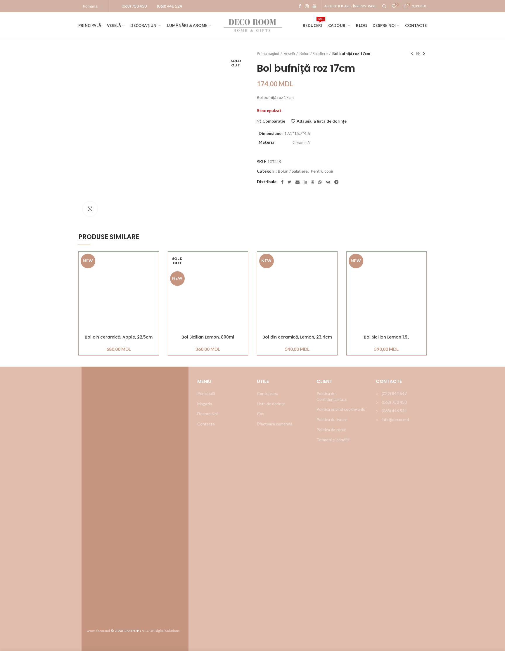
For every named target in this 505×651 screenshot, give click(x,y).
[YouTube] (314, 6)
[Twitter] (289, 182)
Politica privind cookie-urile (341, 409)
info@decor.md (395, 419)
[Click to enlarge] (90, 209)
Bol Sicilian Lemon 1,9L (386, 337)
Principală (206, 393)
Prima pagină (268, 53)
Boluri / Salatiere (314, 53)
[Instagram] (307, 6)
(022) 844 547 (394, 393)
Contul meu (267, 393)
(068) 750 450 (394, 402)
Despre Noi (207, 413)
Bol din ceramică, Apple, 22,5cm (119, 337)
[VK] (328, 182)
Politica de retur (331, 429)
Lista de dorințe (271, 403)
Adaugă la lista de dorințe (322, 121)
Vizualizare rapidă (154, 287)
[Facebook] (300, 6)
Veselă (289, 53)
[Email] (297, 182)
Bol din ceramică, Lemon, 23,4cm (297, 337)
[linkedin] (305, 182)
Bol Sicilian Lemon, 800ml (207, 337)
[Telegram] (336, 182)
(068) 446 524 (394, 410)
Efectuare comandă (275, 423)
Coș (260, 413)
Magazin (204, 403)
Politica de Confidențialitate (332, 396)
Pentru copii (322, 171)
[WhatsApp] (320, 182)
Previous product (412, 53)
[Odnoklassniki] (312, 182)
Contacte (206, 423)
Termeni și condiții (333, 439)
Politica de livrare (332, 419)
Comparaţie (273, 121)
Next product (424, 53)
